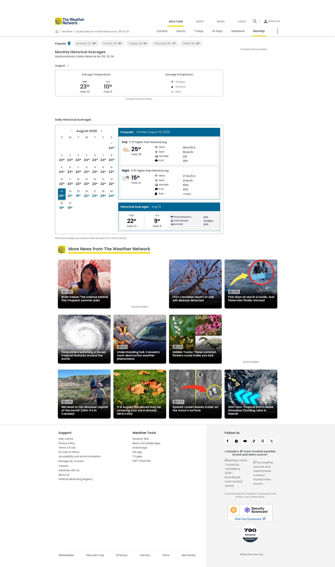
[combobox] (62, 65)
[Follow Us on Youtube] (245, 441)
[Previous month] (72, 131)
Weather (67, 31)
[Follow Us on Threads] (262, 441)
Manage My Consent (71, 461)
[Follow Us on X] (271, 441)
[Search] (255, 21)
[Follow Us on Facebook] (227, 441)
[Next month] (101, 131)
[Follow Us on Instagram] (236, 441)
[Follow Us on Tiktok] (254, 441)
